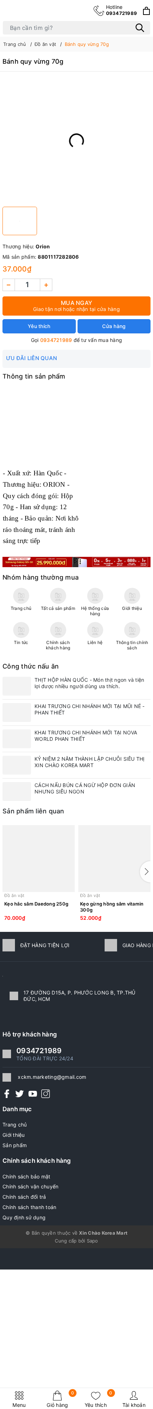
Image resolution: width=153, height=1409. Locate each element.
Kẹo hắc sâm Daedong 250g (36, 904)
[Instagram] (45, 1093)
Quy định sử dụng (24, 1217)
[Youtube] (32, 1093)
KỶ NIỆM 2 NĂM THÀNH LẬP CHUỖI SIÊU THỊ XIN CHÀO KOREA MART (90, 762)
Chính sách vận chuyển (30, 1186)
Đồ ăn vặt (14, 895)
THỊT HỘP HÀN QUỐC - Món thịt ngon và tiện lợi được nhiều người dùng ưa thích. (89, 683)
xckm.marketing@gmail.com (52, 1077)
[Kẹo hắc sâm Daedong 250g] (38, 858)
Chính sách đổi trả (24, 1197)
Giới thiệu (13, 1135)
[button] (145, 871)
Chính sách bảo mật (26, 1176)
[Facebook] (6, 1093)
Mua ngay (76, 305)
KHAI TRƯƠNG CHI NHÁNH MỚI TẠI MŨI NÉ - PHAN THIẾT (90, 709)
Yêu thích (98, 1399)
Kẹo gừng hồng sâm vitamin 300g (111, 907)
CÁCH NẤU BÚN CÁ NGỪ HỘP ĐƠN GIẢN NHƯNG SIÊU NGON (85, 788)
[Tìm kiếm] (139, 27)
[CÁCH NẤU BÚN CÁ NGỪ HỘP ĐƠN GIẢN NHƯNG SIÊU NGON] (16, 791)
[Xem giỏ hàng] (146, 11)
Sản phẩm (14, 1145)
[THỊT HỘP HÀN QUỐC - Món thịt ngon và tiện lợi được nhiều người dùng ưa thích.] (16, 686)
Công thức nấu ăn (30, 666)
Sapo (92, 1241)
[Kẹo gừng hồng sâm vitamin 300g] (114, 858)
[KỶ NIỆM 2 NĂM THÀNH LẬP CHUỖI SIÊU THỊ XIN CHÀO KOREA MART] (16, 765)
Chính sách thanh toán (29, 1207)
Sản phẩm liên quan (33, 811)
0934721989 (121, 10)
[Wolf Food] (76, 561)
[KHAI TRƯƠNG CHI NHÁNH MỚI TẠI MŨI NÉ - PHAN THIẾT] (16, 712)
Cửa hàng (114, 326)
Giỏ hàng (60, 1399)
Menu (19, 1405)
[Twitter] (19, 1093)
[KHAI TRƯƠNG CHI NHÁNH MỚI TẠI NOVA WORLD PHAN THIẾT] (16, 738)
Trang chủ (14, 1125)
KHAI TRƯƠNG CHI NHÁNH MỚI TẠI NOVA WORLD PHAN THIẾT (86, 735)
